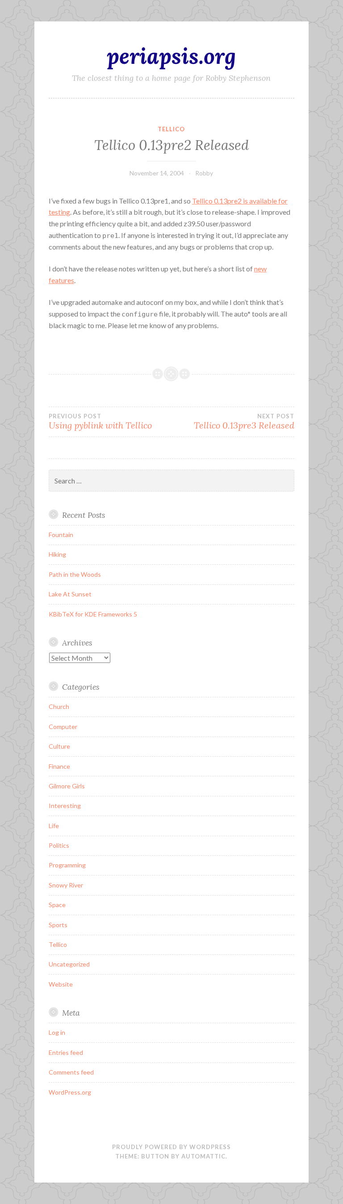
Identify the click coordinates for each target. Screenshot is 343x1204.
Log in (57, 1032)
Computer (63, 726)
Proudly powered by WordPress (171, 1146)
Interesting (65, 805)
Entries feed (66, 1052)
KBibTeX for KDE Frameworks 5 (93, 614)
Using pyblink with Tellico (100, 421)
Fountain (61, 534)
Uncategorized (69, 964)
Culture (59, 746)
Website (61, 984)
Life (54, 825)
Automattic (203, 1156)
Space (57, 904)
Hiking (57, 554)
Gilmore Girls (67, 786)
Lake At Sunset (70, 594)
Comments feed (71, 1072)
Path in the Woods (75, 574)
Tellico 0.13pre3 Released (244, 421)
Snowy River (66, 885)
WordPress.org (70, 1092)
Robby (204, 173)
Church (59, 706)
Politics (59, 845)
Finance (59, 766)
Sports (58, 925)
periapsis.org (171, 56)
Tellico (171, 129)
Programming (67, 865)
